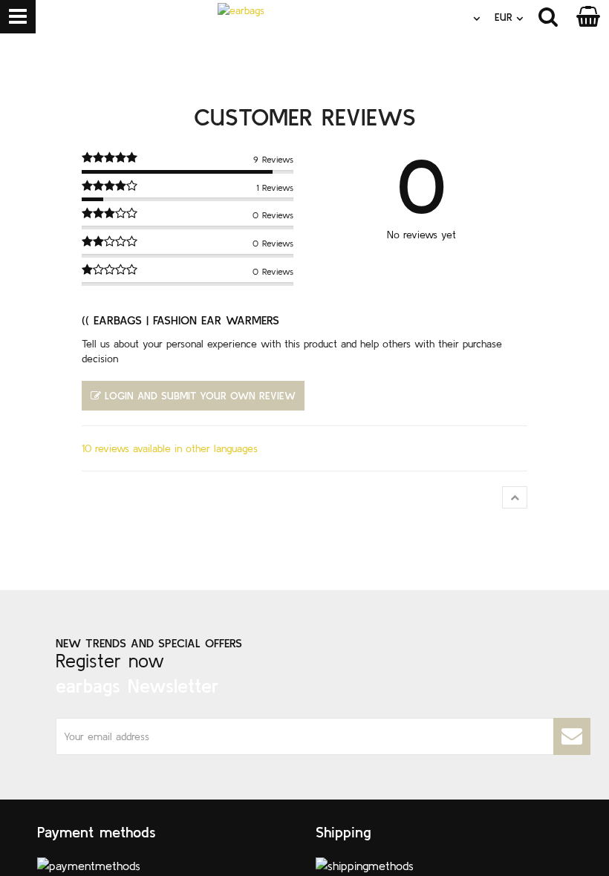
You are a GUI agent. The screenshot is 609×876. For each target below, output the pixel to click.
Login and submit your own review (200, 396)
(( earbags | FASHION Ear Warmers (180, 320)
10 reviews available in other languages (170, 448)
